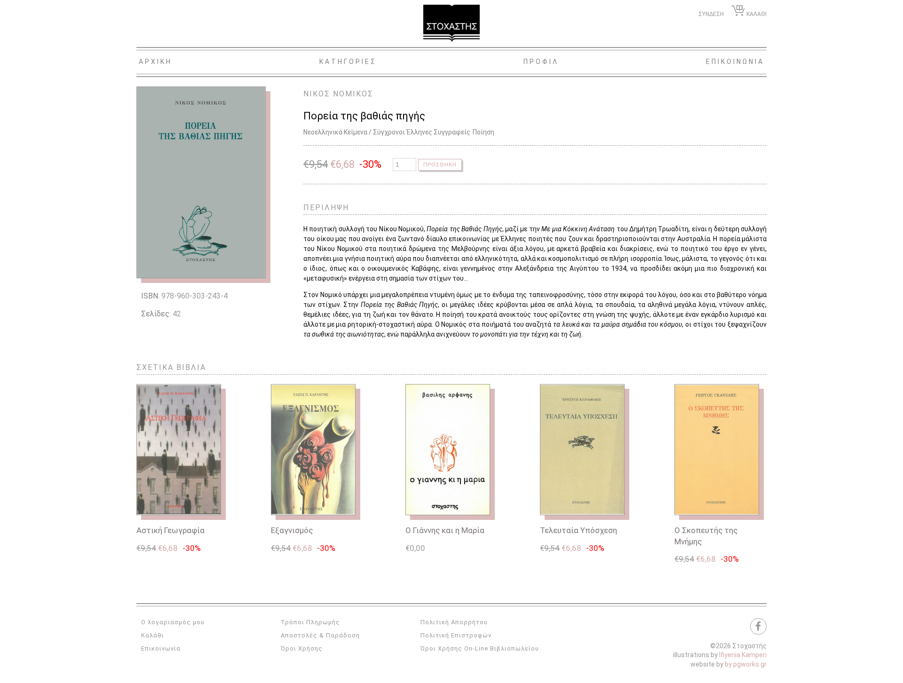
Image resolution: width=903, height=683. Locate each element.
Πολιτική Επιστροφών (455, 635)
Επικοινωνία (161, 648)
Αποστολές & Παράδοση (320, 635)
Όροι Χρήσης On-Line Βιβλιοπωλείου (479, 648)
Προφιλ (541, 61)
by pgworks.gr (746, 664)
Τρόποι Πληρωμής (310, 622)
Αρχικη (155, 61)
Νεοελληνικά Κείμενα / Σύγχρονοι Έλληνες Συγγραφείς (386, 132)
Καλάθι (152, 635)
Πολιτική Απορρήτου (454, 622)
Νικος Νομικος (338, 93)
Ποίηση (483, 132)
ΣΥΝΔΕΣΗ (711, 14)
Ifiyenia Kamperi (743, 655)
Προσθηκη (440, 164)
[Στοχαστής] (451, 23)
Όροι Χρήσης (302, 648)
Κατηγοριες (348, 61)
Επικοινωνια (735, 61)
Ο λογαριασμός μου (173, 622)
